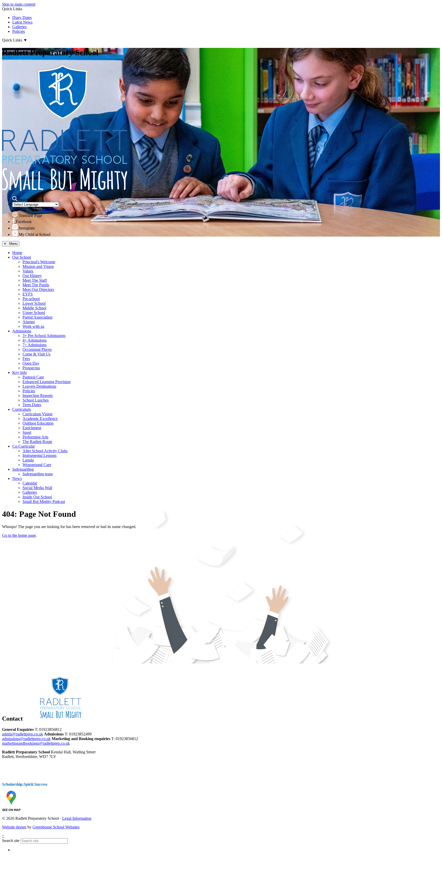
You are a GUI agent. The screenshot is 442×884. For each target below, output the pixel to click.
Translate (50, 209)
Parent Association (37, 317)
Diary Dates (22, 17)
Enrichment (32, 428)
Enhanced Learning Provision (47, 382)
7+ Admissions (35, 345)
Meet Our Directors (38, 289)
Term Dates (32, 405)
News (17, 478)
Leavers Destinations (39, 386)
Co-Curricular (23, 446)
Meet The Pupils (36, 285)
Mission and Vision (38, 266)
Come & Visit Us (36, 354)
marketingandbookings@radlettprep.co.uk (36, 743)
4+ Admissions (35, 340)
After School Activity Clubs (45, 451)
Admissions (21, 331)
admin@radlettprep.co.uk (22, 734)
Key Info (19, 372)
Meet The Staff (35, 280)
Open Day (31, 363)
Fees (26, 358)
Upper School (34, 312)
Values (28, 271)
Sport (27, 432)
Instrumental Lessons (40, 455)
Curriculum (21, 409)
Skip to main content (18, 4)
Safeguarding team (38, 474)
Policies (18, 31)
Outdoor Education (38, 423)
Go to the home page (19, 535)
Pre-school (31, 299)
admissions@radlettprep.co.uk (26, 738)
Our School (21, 257)
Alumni (29, 322)
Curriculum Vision (37, 414)
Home (17, 252)
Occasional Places (37, 349)
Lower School (34, 303)
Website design (14, 827)
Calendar (30, 483)
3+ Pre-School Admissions (44, 335)
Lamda (28, 460)
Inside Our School (37, 497)
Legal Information (76, 818)
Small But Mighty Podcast (44, 501)
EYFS (28, 294)
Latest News (22, 22)
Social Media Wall (37, 488)
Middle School (34, 308)
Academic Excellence (40, 418)
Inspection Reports (38, 395)
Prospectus (31, 368)
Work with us (33, 326)
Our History (32, 275)
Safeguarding (23, 469)
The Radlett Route (37, 441)
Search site (10, 840)
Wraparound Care (37, 464)
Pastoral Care (33, 377)
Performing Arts (35, 437)
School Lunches (36, 400)
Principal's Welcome (39, 262)
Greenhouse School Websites (56, 827)
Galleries (19, 27)
